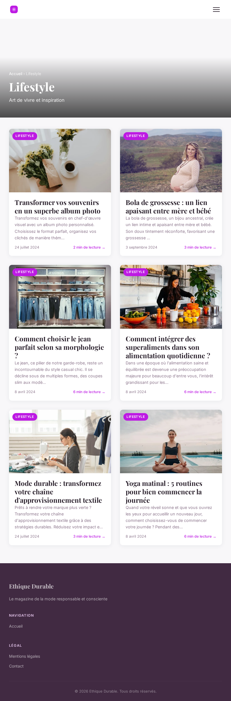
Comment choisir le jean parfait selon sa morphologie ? (59, 347)
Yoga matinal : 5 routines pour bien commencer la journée (164, 491)
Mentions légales (24, 656)
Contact (16, 666)
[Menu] (216, 9)
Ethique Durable (31, 586)
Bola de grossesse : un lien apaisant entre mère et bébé (168, 206)
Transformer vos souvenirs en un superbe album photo (58, 206)
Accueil (15, 73)
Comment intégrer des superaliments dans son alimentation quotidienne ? (168, 347)
